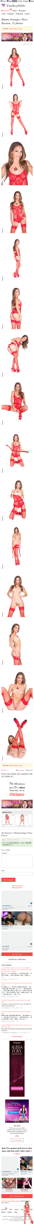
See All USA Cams (17, 1196)
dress (4, 774)
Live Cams (6, 10)
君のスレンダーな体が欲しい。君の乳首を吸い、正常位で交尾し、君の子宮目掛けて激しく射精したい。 (16, 975)
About (28, 13)
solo (3, 776)
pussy (18, 774)
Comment (4, 853)
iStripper (17, 794)
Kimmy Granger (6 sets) (15, 28)
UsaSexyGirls (16, 5)
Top (4, 13)
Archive (23, 10)
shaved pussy (24, 774)
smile (30, 774)
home (8, 774)
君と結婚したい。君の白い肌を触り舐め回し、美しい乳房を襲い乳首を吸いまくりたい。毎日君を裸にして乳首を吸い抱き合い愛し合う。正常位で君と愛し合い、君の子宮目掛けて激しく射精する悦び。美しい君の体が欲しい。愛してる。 (16, 990)
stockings (7, 776)
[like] (2, 770)
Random (20, 13)
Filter (15, 10)
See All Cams (17, 954)
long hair (13, 774)
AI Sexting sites (12, 959)
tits (12, 776)
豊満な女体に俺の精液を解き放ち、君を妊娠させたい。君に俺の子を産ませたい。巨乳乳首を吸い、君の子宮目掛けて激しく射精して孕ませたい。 (16, 1017)
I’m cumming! (17, 1140)
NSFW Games (22, 959)
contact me (22, 1220)
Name (3, 870)
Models (11, 13)
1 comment (21, 770)
